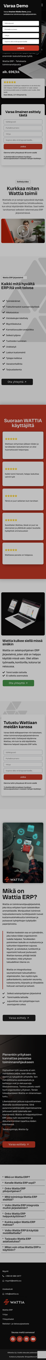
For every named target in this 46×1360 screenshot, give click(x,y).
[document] (23, 680)
